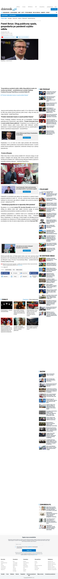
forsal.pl (23, 6)
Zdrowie (14, 568)
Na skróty (3, 559)
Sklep (56, 6)
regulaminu (30, 546)
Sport (14, 566)
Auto (14, 561)
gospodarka (8, 269)
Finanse (36, 562)
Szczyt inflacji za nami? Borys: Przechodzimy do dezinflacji (26, 134)
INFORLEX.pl (30, 6)
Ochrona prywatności (31, 574)
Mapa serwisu (40, 574)
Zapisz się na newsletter (23, 37)
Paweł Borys (19, 269)
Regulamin (23, 574)
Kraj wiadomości (33, 299)
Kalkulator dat (50, 561)
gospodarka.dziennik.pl (9, 20)
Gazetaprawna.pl (4, 562)
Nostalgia (10, 18)
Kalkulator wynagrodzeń (52, 569)
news (15, 20)
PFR (14, 269)
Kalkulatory (50, 559)
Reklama (12, 574)
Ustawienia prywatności (50, 574)
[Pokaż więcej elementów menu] (56, 12)
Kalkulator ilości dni (51, 562)
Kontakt (2, 574)
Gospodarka (5, 15)
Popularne (25, 299)
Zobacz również (27, 137)
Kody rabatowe (26, 562)
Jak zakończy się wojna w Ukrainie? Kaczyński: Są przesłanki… (24, 247)
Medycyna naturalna (38, 565)
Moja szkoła (25, 565)
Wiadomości (15, 565)
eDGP (2, 564)
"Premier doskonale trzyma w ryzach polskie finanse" (15, 95)
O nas (7, 574)
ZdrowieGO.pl (41, 6)
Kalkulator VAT (50, 565)
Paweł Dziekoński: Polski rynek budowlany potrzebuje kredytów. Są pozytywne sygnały (26, 188)
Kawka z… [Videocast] (22, 18)
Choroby (36, 566)
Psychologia (37, 568)
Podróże (14, 569)
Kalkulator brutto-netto (52, 568)
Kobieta (24, 561)
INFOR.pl (18, 6)
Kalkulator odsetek (51, 566)
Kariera (17, 574)
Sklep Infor (3, 569)
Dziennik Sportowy (31, 18)
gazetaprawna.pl (50, 6)
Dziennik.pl (15, 559)
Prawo (36, 561)
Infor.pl (2, 561)
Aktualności (13, 15)
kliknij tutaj (35, 554)
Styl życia (36, 569)
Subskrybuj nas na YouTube (9, 37)
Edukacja (25, 564)
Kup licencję (20, 265)
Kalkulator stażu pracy (52, 564)
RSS (29, 575)
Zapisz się (29, 550)
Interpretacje (3, 568)
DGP (36, 6)
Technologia (15, 562)
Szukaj (55, 9)
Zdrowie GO (15, 18)
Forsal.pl (2, 565)
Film (24, 568)
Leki (35, 564)
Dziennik (2, 20)
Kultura (24, 570)
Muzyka (24, 569)
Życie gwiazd (25, 566)
